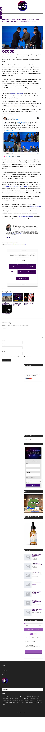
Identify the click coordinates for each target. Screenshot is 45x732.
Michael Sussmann (30, 700)
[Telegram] (11, 51)
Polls (41, 700)
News (11, 242)
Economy (4, 698)
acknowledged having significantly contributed (14, 186)
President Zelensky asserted (26, 216)
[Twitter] (3, 51)
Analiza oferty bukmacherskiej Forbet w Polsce (36, 601)
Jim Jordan (36, 698)
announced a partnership (16, 93)
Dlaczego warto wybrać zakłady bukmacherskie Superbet (36, 583)
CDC (19, 696)
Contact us (4, 674)
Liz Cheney (22, 700)
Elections (7, 698)
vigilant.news (26, 712)
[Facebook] (6, 51)
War (29, 702)
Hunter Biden (21, 698)
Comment (4, 327)
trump (9, 702)
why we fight (35, 702)
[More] (13, 51)
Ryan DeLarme (15, 242)
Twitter (11, 702)
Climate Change (24, 696)
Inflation (25, 698)
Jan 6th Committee (32, 698)
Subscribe (33, 485)
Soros (18, 244)
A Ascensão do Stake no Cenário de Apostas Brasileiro (36, 592)
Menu (23, 15)
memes (26, 700)
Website (3, 351)
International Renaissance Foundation (20, 106)
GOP (13, 698)
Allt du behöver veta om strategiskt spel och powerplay (36, 555)
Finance (11, 698)
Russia (4, 702)
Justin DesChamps (14, 700)
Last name (28, 472)
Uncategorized (34, 559)
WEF (31, 702)
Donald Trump (36, 696)
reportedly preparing (35, 206)
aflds (3, 696)
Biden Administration (12, 696)
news (39, 700)
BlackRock (15, 244)
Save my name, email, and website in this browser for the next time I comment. (19, 356)
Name (3, 340)
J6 (28, 698)
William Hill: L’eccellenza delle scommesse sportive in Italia (36, 573)
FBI (9, 698)
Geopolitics (8, 242)
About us (3, 672)
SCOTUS (6, 702)
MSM (37, 700)
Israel (27, 698)
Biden (8, 696)
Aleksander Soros (10, 244)
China (21, 696)
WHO (32, 702)
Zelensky (24, 244)
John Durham (7, 700)
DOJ (32, 696)
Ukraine (21, 244)
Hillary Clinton (16, 698)
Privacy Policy (4, 670)
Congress (29, 696)
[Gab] (8, 51)
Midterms (34, 700)
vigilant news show (21, 702)
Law (20, 700)
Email (3, 345)
